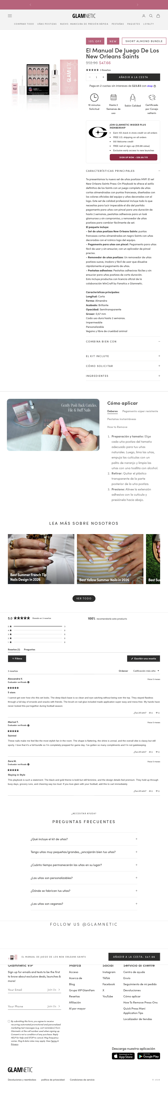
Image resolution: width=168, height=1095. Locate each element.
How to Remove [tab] (117, 509)
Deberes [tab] (112, 493)
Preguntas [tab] (29, 732)
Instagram (109, 1054)
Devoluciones (132, 1072)
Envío (126, 1060)
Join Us (52, 1072)
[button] (98, 70)
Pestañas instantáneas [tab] (121, 501)
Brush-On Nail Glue (116, 383)
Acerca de (75, 1060)
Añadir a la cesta (133, 77)
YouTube (108, 1079)
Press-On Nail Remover (118, 410)
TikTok (106, 1060)
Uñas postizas (47, 23)
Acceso (73, 1054)
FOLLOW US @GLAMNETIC (84, 1006)
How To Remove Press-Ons (140, 1085)
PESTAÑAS (118, 23)
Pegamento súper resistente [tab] (140, 493)
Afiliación (75, 1085)
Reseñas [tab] (14, 732)
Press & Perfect (114, 355)
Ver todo (84, 680)
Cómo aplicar (132, 1079)
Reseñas (74, 1079)
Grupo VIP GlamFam (82, 1072)
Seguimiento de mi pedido (140, 1066)
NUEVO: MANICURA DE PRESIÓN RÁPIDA (84, 23)
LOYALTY (148, 23)
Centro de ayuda (134, 1054)
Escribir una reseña (147, 741)
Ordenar (124, 753)
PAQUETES (133, 23)
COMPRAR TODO (24, 23)
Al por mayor (77, 1091)
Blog (72, 1066)
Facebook (109, 1066)
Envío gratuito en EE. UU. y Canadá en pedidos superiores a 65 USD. (84, 4)
